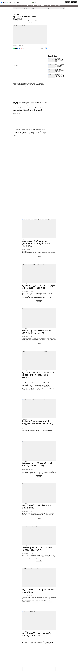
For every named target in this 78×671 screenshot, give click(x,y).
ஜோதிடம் (38, 5)
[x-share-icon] (16, 48)
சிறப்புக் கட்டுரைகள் (53, 5)
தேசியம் (21, 5)
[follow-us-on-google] (46, 48)
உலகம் (25, 5)
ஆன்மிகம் (42, 5)
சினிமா (28, 5)
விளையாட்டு (33, 5)
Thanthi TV (19, 2)
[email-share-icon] (21, 48)
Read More (39, 256)
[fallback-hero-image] (51, 60)
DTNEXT (14, 2)
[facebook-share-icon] (18, 48)
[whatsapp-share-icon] (14, 48)
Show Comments (30, 212)
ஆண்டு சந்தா (60, 5)
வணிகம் (47, 5)
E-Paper (10, 2)
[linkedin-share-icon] (19, 48)
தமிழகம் (17, 5)
